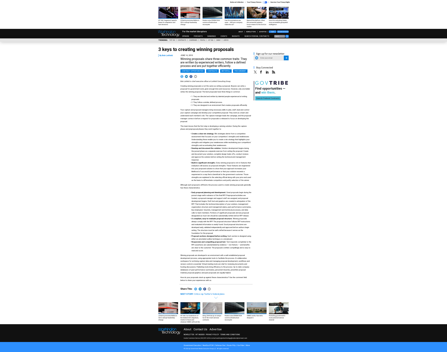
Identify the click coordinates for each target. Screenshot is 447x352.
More (248, 345)
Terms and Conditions (230, 334)
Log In (272, 31)
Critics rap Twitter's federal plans (209, 294)
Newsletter (189, 334)
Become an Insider (283, 31)
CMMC (218, 40)
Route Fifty (231, 345)
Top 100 (172, 40)
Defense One (220, 345)
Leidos (226, 40)
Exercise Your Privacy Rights (280, 2)
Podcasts (198, 36)
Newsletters (251, 32)
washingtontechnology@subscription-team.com (231, 338)
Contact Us (200, 329)
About (240, 32)
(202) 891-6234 (205, 338)
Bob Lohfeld (167, 55)
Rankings (211, 36)
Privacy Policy (212, 334)
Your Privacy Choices (254, 2)
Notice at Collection (237, 2)
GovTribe (240, 345)
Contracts (182, 40)
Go (287, 36)
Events (224, 36)
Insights (236, 36)
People (202, 40)
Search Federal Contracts (256, 36)
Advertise (263, 32)
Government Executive (192, 345)
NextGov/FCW (208, 345)
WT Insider (200, 334)
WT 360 (210, 40)
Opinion (185, 36)
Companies (193, 40)
